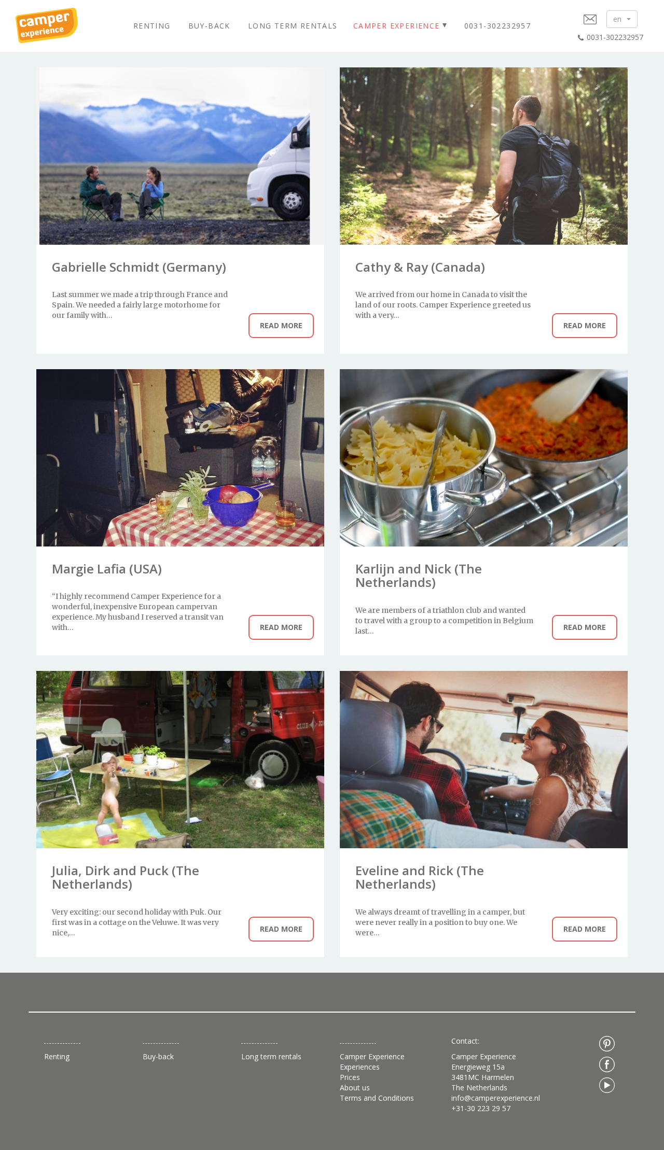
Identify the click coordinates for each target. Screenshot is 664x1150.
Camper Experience (396, 26)
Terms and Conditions (377, 1098)
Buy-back (209, 26)
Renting (152, 26)
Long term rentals (293, 26)
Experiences (360, 1067)
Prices (350, 1077)
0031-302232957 (497, 26)
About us (355, 1087)
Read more (281, 325)
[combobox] (622, 19)
